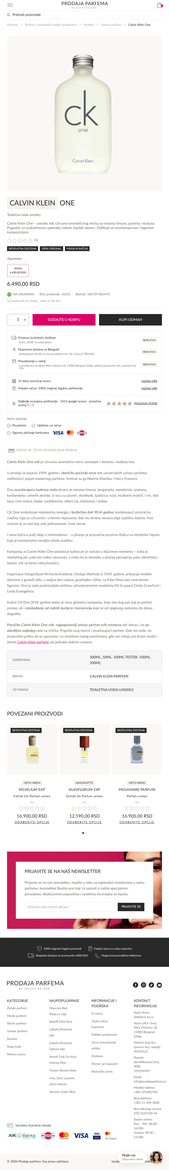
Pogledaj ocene (145, 403)
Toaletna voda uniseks (112, 690)
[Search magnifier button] (8, 14)
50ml (107, 657)
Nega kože (14, 1046)
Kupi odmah (130, 320)
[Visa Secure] (97, 1136)
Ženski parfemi (17, 1008)
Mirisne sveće (16, 1054)
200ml (95, 663)
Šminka (12, 1039)
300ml (95, 657)
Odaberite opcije (32, 822)
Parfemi (89, 25)
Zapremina (14, 258)
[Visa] (80, 1135)
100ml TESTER (125, 657)
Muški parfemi (16, 1016)
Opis (11, 450)
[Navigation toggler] (10, 5)
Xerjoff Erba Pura (60, 1021)
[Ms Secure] (111, 1136)
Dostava (97, 1056)
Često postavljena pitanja (55, 450)
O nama (97, 1013)
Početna (12, 25)
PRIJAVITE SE (131, 906)
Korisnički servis (102, 1071)
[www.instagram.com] (143, 985)
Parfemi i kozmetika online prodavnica (51, 25)
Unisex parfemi (111, 25)
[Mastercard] (64, 1135)
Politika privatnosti (104, 1034)
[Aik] (22, 1136)
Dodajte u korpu (64, 320)
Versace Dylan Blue (62, 1092)
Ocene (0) (24, 450)
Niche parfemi (16, 1023)
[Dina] (48, 1136)
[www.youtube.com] (159, 985)
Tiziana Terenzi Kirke (62, 1070)
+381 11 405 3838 (146, 1102)
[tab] (11, 450)
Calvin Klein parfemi (109, 676)
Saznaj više (149, 381)
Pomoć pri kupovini (105, 1064)
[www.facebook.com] (135, 985)
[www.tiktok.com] (151, 985)
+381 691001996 (146, 1092)
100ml (144, 657)
